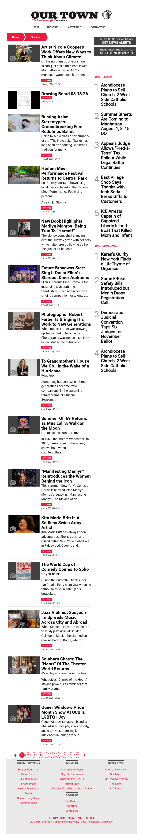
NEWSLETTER (107, 4)
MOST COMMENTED (106, 246)
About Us (52, 27)
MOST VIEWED (102, 77)
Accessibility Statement (100, 821)
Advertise (74, 27)
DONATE (127, 4)
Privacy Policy (78, 821)
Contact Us (98, 27)
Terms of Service (61, 821)
